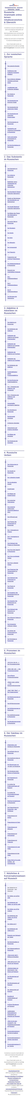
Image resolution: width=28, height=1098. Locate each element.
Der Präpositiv (11, 252)
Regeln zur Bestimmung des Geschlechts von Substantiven (13, 200)
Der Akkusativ (11, 242)
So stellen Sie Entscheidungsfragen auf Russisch (13, 794)
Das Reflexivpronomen (13, 703)
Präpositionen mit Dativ (13, 822)
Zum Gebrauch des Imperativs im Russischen (12, 611)
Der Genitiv (10, 233)
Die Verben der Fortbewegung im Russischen (12, 632)
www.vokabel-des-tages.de (14, 1083)
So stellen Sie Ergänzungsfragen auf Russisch (13, 786)
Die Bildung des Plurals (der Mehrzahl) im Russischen (13, 215)
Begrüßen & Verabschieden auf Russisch (12, 998)
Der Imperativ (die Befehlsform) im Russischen (12, 602)
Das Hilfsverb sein (12, 517)
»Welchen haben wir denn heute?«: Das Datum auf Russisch (12, 970)
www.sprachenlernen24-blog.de (14, 1089)
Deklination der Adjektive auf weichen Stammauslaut (13, 345)
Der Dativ (10, 237)
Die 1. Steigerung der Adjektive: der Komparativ (13, 388)
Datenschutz (11, 9)
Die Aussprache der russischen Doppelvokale (12, 115)
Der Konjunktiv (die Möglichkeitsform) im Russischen (13, 594)
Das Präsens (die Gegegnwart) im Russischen (12, 523)
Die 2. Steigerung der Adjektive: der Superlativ (13, 396)
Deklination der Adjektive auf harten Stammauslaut (12, 337)
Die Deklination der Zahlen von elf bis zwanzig (12, 917)
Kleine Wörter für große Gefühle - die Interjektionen (13, 861)
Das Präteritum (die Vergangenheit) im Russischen (12, 571)
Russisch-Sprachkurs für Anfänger (14, 1076)
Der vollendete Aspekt (13, 477)
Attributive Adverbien (13, 423)
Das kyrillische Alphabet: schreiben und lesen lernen (14, 80)
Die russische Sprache (13, 66)
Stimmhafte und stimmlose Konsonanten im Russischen (14, 130)
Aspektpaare (10, 489)
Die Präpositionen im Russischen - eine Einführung (13, 809)
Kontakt (17, 9)
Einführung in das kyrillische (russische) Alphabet (13, 72)
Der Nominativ (11, 228)
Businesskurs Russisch (14, 1082)
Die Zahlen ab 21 (11, 924)
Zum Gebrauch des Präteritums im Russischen (12, 579)
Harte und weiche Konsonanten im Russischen (12, 138)
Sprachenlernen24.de (10, 7)
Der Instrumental (12, 247)
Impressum (20, 7)
